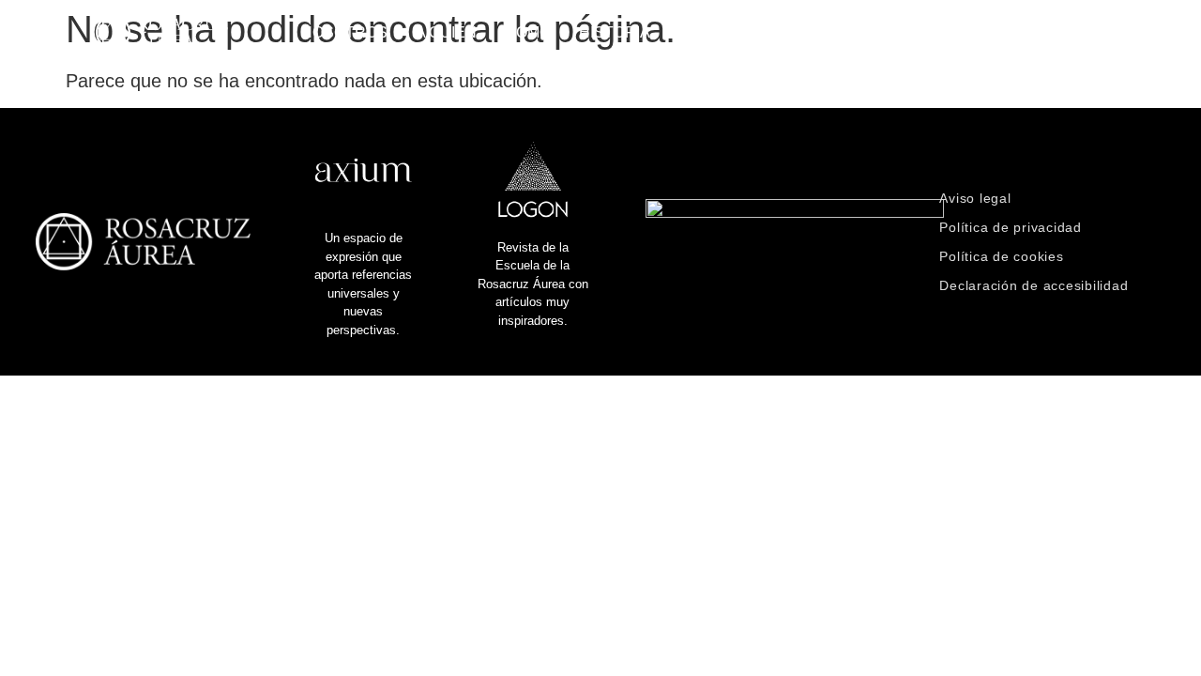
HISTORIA (614, 32)
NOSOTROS (344, 32)
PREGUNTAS (725, 32)
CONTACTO (1063, 32)
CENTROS (838, 32)
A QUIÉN (446, 32)
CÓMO (528, 32)
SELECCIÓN (949, 32)
